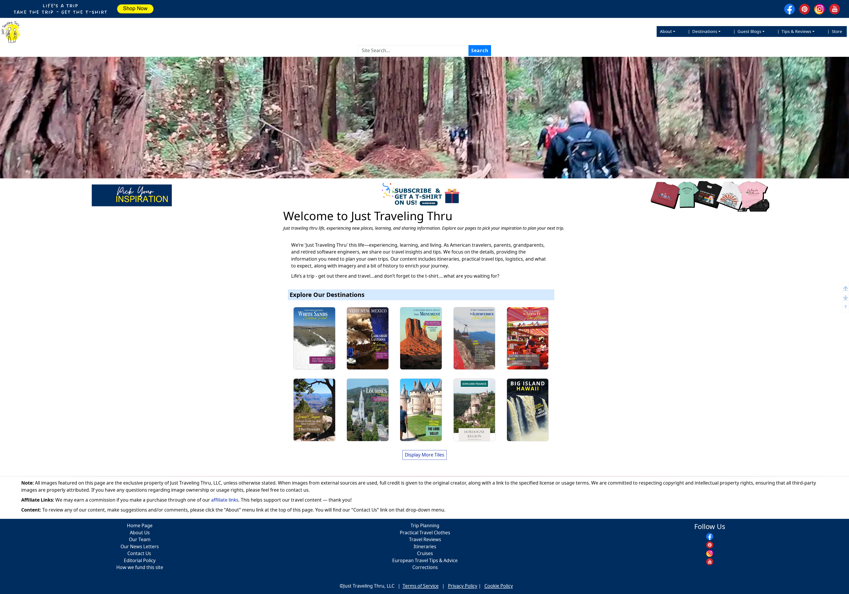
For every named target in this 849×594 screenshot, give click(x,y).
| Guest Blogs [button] (746, 31)
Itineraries (425, 546)
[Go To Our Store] (257, 9)
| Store (833, 31)
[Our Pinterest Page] (805, 9)
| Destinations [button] (701, 31)
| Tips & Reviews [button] (793, 31)
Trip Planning (425, 525)
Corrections (425, 567)
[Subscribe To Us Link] (424, 195)
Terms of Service (421, 586)
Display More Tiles (424, 455)
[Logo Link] (11, 31)
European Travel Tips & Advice (425, 560)
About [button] (666, 31)
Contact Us (139, 553)
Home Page (140, 525)
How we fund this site (139, 567)
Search (479, 50)
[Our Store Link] (713, 195)
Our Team (140, 539)
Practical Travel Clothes (425, 532)
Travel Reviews (425, 539)
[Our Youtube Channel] (835, 9)
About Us (140, 532)
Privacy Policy (462, 586)
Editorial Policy (140, 560)
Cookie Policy (498, 586)
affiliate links (224, 500)
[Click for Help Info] (845, 306)
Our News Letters (139, 546)
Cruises (425, 553)
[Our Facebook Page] (790, 9)
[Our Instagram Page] (820, 9)
